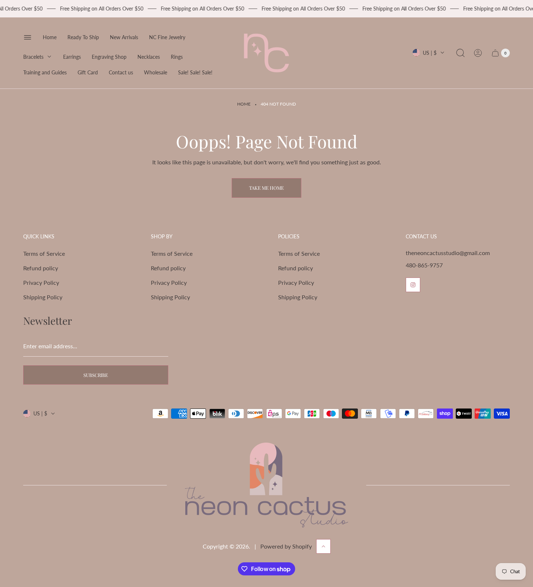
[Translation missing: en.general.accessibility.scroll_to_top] (323, 546)
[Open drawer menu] (28, 37)
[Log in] (478, 53)
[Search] (460, 53)
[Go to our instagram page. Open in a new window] (413, 285)
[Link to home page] (266, 485)
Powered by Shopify (286, 546)
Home (244, 104)
